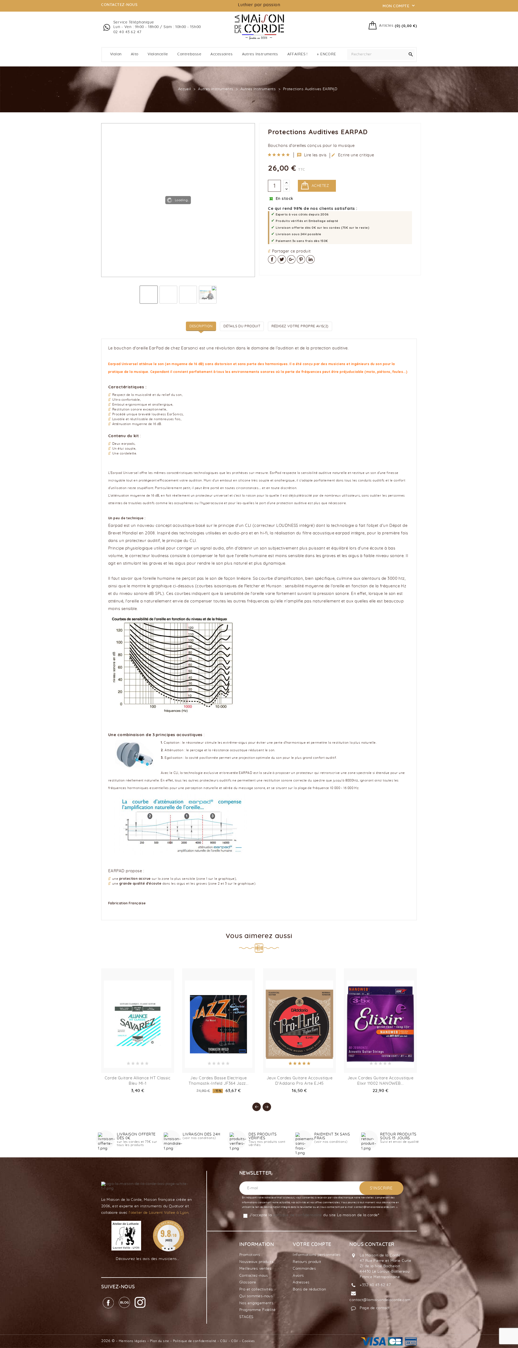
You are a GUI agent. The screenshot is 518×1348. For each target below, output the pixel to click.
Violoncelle (158, 54)
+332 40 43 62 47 (375, 1285)
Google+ (291, 259)
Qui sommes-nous (256, 1296)
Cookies (248, 1341)
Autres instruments (260, 54)
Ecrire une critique (352, 155)
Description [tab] (200, 326)
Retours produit (307, 1262)
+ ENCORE (326, 54)
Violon (116, 54)
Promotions (249, 1255)
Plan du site (159, 1341)
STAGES (246, 1317)
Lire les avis (312, 155)
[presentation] (254, 1104)
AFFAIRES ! (297, 54)
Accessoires (221, 54)
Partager (272, 259)
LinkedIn (310, 259)
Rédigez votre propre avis (300, 326)
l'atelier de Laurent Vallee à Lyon (159, 1213)
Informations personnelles (317, 1255)
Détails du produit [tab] (241, 326)
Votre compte (312, 1244)
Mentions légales (132, 1341)
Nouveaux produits (256, 1262)
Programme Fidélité (257, 1310)
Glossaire (247, 1282)
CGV (234, 1341)
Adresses (301, 1282)
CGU (223, 1341)
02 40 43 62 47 (127, 32)
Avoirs (298, 1276)
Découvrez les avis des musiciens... (148, 1259)
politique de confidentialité (297, 1215)
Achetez (320, 186)
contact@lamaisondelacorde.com (379, 1300)
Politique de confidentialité (194, 1341)
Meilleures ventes (255, 1269)
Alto (134, 54)
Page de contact (375, 1308)
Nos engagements (256, 1303)
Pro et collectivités (256, 1289)
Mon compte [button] (399, 5)
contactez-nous (119, 5)
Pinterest (301, 259)
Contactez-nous (253, 1276)
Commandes (304, 1269)
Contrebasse (189, 54)
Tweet (282, 259)
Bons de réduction (309, 1289)
